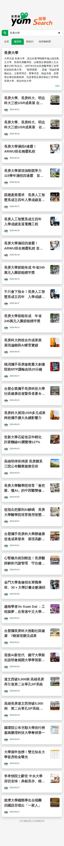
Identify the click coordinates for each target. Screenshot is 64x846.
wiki (57, 86)
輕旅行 (30, 41)
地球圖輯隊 (45, 41)
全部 (6, 41)
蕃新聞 (17, 41)
